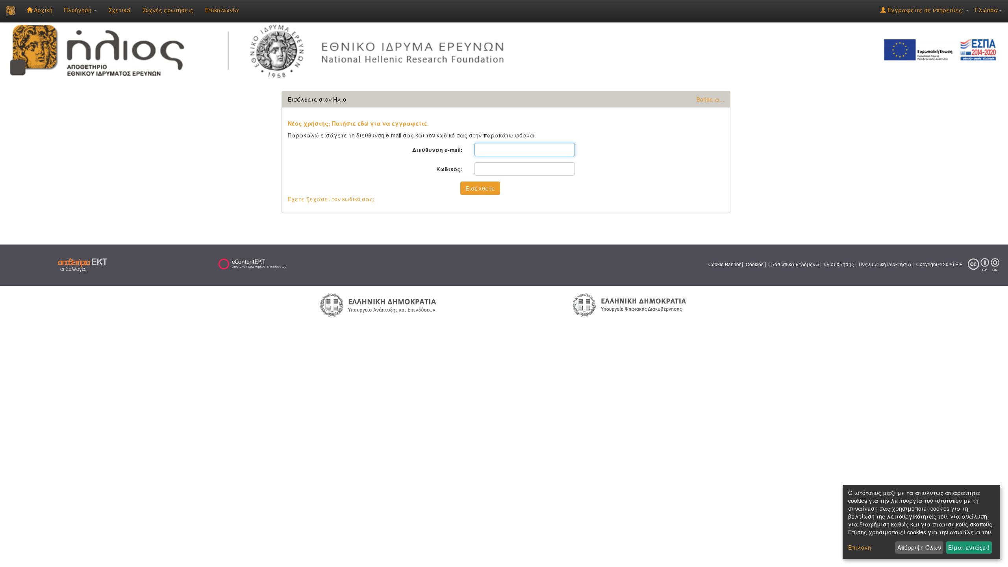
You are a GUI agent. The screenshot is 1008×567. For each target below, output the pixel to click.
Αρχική (42, 10)
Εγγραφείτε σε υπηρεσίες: (925, 10)
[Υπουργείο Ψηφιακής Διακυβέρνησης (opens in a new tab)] (629, 304)
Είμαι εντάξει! (968, 547)
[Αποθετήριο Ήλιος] (10, 11)
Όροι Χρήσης (839, 264)
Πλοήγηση (78, 10)
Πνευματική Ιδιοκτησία (885, 264)
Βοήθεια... (710, 99)
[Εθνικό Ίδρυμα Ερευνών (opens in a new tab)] (380, 49)
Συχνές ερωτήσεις (168, 10)
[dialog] (921, 522)
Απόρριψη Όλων (919, 547)
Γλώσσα (986, 10)
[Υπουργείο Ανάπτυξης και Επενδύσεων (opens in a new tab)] (378, 304)
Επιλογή (859, 547)
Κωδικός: (449, 169)
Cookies (754, 264)
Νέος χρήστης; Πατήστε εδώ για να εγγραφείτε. (358, 123)
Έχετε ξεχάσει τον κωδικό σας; (331, 199)
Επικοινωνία (222, 10)
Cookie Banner (724, 264)
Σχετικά (120, 10)
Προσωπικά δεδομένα (794, 264)
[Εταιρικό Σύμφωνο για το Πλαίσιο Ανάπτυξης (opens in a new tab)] (942, 49)
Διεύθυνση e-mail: (437, 150)
